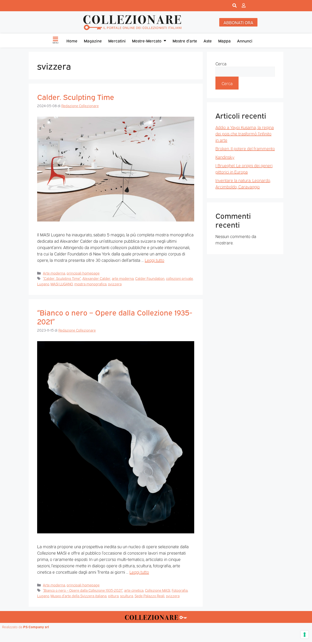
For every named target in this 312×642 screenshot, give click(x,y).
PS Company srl (36, 626)
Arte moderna (54, 273)
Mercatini (117, 40)
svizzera (115, 283)
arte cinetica (133, 590)
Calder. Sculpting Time (75, 96)
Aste (208, 40)
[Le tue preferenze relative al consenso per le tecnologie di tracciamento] (305, 635)
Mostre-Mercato (147, 40)
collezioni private (179, 278)
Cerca (220, 63)
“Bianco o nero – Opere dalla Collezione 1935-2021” (114, 316)
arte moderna (123, 278)
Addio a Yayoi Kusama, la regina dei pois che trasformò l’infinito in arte (244, 133)
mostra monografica (90, 283)
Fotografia (180, 590)
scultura (126, 595)
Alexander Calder (96, 278)
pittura (113, 595)
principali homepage (83, 273)
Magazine (93, 40)
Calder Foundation (149, 278)
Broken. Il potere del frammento (245, 148)
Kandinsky (224, 157)
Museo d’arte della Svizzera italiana (79, 595)
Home (71, 40)
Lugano (43, 283)
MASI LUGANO (62, 283)
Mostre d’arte (185, 40)
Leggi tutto (154, 260)
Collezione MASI (157, 590)
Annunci (244, 40)
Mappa (224, 40)
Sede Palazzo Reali (149, 595)
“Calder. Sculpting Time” (62, 278)
